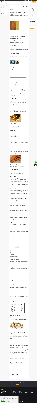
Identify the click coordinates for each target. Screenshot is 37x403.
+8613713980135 (25, 0)
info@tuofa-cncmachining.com (33, 0)
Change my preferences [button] (7, 401)
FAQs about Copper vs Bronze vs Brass (4, 14)
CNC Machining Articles (33, 7)
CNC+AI (32, 393)
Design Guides (32, 10)
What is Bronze (2, 7)
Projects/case (32, 392)
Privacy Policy (20, 392)
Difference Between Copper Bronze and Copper (4, 10)
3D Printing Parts (14, 392)
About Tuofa (19, 390)
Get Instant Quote (18, 384)
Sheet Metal (32, 8)
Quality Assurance (20, 391)
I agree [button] (1, 401)
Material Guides (9, 3)
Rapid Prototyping (27, 396)
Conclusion (2, 13)
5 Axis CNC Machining (27, 392)
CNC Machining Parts (14, 390)
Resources (4, 3)
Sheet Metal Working (14, 391)
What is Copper (2, 9)
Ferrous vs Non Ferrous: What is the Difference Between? (16, 376)
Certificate (32, 391)
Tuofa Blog (6, 3)
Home (2, 3)
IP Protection (19, 393)
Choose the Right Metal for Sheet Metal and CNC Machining (4, 12)
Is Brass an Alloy (3, 8)
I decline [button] (4, 401)
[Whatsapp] (35, 162)
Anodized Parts (14, 393)
